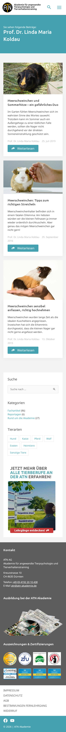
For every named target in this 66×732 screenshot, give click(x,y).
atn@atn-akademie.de (24, 585)
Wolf (48, 438)
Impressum (11, 690)
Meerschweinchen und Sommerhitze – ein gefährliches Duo (33, 102)
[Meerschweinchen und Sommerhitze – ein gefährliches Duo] (33, 78)
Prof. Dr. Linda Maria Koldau (23, 141)
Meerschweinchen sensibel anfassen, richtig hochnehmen (29, 308)
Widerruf (10, 711)
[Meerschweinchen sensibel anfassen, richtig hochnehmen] (33, 279)
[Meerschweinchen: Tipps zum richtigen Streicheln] (33, 176)
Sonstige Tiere (18, 452)
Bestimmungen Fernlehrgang (25, 706)
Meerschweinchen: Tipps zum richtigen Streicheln (28, 202)
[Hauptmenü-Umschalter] (59, 7)
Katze (25, 438)
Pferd (37, 438)
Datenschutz (12, 695)
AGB (6, 700)
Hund (13, 438)
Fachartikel (14, 410)
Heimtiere (29, 445)
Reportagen (14, 414)
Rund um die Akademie (21, 418)
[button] (49, 7)
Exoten (14, 445)
